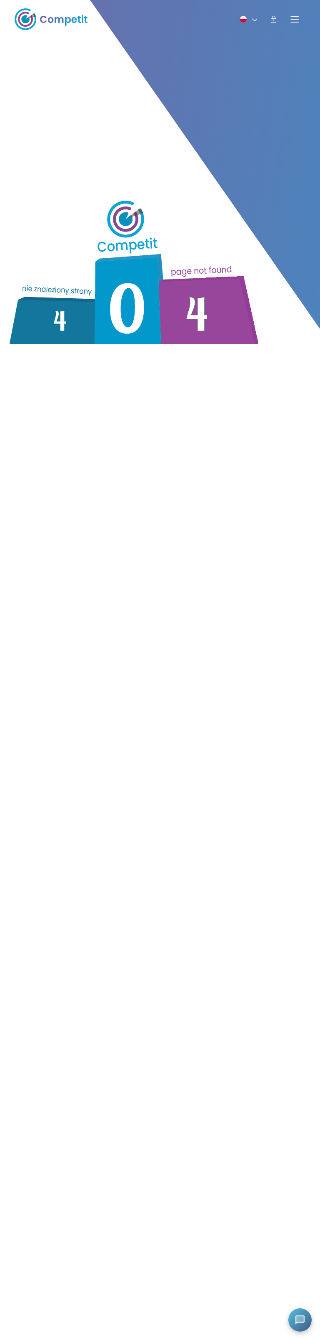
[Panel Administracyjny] (274, 19)
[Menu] (294, 19)
